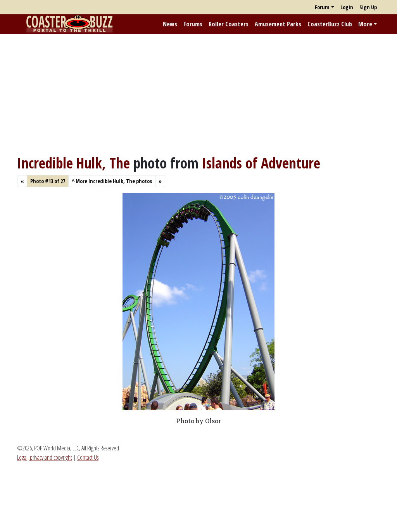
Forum (322, 7)
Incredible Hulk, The (73, 163)
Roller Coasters (229, 24)
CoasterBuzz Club (329, 24)
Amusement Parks (278, 24)
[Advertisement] (198, 94)
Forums (192, 24)
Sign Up (368, 7)
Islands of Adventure (261, 163)
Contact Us (87, 457)
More (365, 24)
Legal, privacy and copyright (44, 457)
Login (346, 7)
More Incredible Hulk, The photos (112, 181)
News (170, 24)
